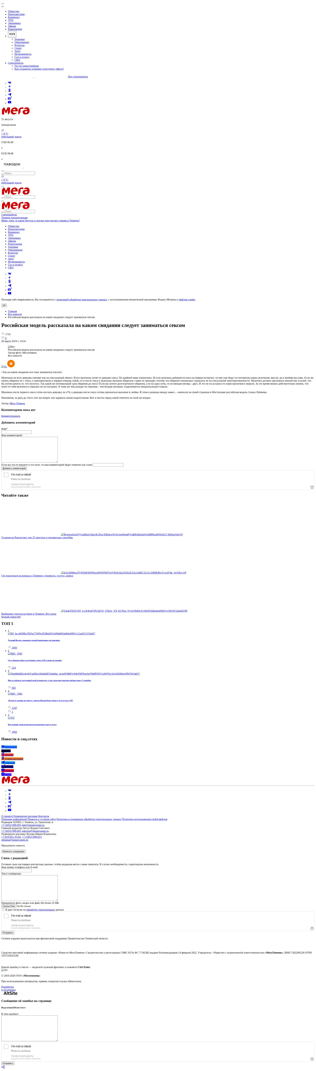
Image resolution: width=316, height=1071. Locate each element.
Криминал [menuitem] (14, 17)
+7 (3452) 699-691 (11, 825)
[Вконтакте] (9, 83)
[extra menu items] (12, 34)
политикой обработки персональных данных (81, 299)
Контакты (43, 816)
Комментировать (10, 416)
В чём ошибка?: (10, 1014)
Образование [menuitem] (21, 42)
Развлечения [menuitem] (15, 29)
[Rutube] (10, 99)
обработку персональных (40, 909)
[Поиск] (2, 170)
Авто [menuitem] (17, 51)
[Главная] (39, 113)
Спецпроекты (9, 214)
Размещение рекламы (25, 816)
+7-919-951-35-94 (11, 837)
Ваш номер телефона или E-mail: (19, 867)
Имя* (4, 428)
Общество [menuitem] (13, 11)
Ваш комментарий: (12, 435)
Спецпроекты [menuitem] (15, 63)
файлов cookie (187, 299)
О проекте (7, 816)
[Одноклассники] (9, 91)
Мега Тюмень (17, 403)
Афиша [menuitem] (12, 26)
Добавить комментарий (14, 468)
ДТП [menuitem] (10, 20)
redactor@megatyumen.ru (35, 831)
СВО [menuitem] (17, 60)
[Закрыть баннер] (2, 3)
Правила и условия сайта (41, 819)
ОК (4, 305)
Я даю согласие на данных (34, 909)
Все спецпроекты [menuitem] (78, 76)
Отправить (8, 932)
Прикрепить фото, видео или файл (30, 903)
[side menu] (2, 6)
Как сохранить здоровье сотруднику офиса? (39, 68)
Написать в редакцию (13, 851)
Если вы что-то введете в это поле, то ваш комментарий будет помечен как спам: (46, 464)
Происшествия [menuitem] (16, 14)
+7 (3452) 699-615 (32, 837)
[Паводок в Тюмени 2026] (12, 167)
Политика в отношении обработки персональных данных (88, 819)
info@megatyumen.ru (33, 825)
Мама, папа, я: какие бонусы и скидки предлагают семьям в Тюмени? (40, 220)
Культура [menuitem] (19, 45)
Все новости (15, 314)
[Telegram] (9, 95)
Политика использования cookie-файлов (144, 819)
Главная (12, 311)
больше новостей (11, 616)
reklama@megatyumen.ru (14, 840)
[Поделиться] (3, 1068)
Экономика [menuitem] (14, 23)
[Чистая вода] (31, 167)
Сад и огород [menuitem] (21, 57)
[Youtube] (9, 103)
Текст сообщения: (11, 873)
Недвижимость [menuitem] (22, 54)
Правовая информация (14, 819)
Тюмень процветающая (14, 217)
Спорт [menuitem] (18, 48)
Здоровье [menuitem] (19, 39)
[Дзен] (9, 87)
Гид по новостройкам (26, 66)
